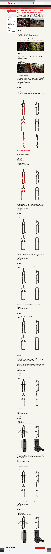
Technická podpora (10, 0)
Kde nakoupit (25, 0)
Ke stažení (33, 0)
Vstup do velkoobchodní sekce (39, 3)
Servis (30, 0)
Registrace (19, 0)
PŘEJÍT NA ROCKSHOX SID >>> (21, 352)
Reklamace (22, 0)
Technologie (9, 13)
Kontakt (28, 0)
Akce (8, 12)
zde (11, 550)
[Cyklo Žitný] (11, 3)
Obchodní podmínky (15, 0)
